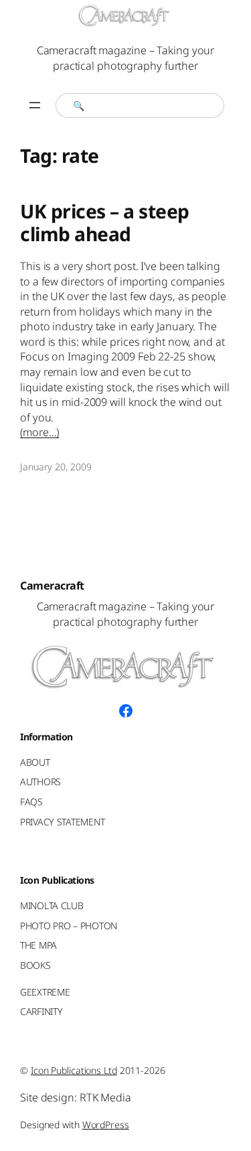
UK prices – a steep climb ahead (104, 223)
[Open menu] (35, 105)
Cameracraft (52, 585)
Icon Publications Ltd (74, 1070)
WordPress (105, 1124)
